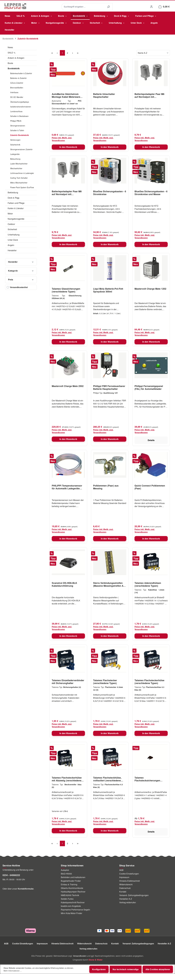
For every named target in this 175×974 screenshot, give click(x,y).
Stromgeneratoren (17, 125)
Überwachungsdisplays (19, 102)
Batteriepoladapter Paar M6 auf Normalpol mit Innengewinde (149, 95)
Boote (10, 63)
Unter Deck (13, 239)
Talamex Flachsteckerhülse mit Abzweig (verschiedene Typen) (67, 779)
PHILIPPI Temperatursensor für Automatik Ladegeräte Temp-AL (67, 487)
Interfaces (14, 92)
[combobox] (82, 6)
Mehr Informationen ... (13, 970)
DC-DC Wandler (16, 97)
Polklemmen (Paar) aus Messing (106, 487)
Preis (10, 279)
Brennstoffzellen (16, 87)
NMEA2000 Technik (70, 895)
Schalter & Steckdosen (19, 116)
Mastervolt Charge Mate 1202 (150, 288)
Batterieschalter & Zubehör (21, 73)
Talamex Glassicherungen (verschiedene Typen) (66, 290)
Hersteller (12, 250)
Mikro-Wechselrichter (18, 182)
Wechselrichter (16, 168)
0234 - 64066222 (11, 875)
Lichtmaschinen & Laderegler (22, 173)
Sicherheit (12, 229)
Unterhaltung (13, 234)
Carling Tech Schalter (19, 178)
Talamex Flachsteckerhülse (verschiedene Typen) (149, 682)
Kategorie (13, 270)
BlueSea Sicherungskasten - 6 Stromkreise (109, 193)
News (10, 47)
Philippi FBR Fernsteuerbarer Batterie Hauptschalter (109, 387)
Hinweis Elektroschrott (129, 880)
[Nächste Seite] (72, 53)
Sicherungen (15, 140)
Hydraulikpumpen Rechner (73, 891)
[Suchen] (108, 6)
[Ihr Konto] (151, 6)
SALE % (11, 52)
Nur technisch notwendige (126, 969)
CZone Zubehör (16, 83)
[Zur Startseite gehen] (15, 6)
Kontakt (122, 891)
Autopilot (65, 870)
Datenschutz (125, 888)
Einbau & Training (69, 884)
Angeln (11, 245)
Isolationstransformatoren (20, 106)
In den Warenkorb (68, 147)
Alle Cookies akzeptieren (158, 969)
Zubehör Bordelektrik (19, 135)
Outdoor (11, 224)
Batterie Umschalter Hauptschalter (104, 95)
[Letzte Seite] (77, 53)
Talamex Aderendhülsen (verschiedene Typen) (148, 584)
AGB (121, 870)
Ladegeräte (15, 154)
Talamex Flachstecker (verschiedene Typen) (105, 682)
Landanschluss (16, 111)
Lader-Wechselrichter (19, 163)
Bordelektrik (14, 68)
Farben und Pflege (16, 203)
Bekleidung (13, 192)
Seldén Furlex (67, 898)
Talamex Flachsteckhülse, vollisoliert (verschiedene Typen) (107, 779)
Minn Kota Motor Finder (71, 913)
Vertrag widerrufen (127, 902)
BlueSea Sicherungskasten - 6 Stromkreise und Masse (151, 193)
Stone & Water (95, 959)
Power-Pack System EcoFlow (22, 187)
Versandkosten (79, 955)
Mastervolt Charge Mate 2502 (68, 386)
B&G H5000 (66, 873)
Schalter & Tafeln (17, 130)
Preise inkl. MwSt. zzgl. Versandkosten (62, 139)
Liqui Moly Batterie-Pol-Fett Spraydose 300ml (108, 290)
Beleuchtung (15, 159)
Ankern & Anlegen (16, 57)
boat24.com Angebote (71, 906)
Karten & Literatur (16, 208)
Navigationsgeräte (16, 218)
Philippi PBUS (15, 121)
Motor (10, 213)
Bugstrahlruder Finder (71, 880)
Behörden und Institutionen (73, 877)
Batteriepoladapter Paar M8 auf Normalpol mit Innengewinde (67, 193)
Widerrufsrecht (125, 884)
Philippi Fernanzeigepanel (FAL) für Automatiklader (149, 387)
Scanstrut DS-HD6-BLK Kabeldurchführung (64, 584)
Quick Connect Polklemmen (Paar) (150, 487)
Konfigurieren (99, 969)
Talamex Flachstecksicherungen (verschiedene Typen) (147, 779)
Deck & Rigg (13, 197)
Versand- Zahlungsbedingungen (134, 895)
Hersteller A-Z (125, 898)
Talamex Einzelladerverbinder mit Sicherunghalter (68, 682)
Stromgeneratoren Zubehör (21, 149)
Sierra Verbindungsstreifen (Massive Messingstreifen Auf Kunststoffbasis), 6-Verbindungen (109, 584)
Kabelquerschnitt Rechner (73, 902)
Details (151, 440)
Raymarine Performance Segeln (75, 909)
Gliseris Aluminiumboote (72, 888)
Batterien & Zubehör (18, 78)
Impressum (124, 877)
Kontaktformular (25, 888)
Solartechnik (15, 144)
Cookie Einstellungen (129, 873)
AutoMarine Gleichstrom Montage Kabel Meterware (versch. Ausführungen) (66, 95)
